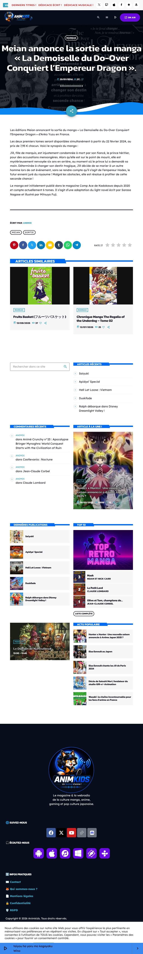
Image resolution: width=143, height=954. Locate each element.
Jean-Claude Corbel (36, 471)
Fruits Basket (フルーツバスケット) (39, 316)
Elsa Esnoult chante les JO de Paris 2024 (107, 667)
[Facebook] (121, 5)
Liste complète (84, 613)
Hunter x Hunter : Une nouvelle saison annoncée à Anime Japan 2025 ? (101, 492)
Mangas (71, 38)
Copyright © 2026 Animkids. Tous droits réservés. (36, 918)
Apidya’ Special (89, 381)
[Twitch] (107, 5)
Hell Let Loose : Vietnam (95, 390)
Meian (16, 232)
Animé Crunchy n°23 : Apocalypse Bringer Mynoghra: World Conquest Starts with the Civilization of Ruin (42, 444)
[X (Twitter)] (99, 5)
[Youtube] (71, 832)
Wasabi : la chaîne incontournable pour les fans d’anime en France (110, 698)
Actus (81, 481)
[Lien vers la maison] (18, 17)
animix (27, 223)
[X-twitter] (61, 832)
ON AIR (130, 17)
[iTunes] (114, 5)
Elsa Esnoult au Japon (100, 651)
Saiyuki (84, 373)
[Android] (129, 5)
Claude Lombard (34, 482)
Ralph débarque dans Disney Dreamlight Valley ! (40, 599)
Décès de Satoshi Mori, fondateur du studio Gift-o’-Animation (108, 683)
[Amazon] (136, 5)
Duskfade (85, 398)
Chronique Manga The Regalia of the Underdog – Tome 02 (101, 318)
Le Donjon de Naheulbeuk (32, 648)
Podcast (19, 641)
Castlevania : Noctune (38, 459)
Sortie (29, 232)
